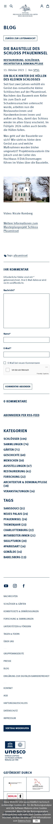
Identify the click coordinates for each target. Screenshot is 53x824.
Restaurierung (14, 60)
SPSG (36, 70)
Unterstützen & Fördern (17, 626)
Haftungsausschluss (16, 703)
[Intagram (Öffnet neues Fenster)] (14, 585)
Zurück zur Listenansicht (20, 38)
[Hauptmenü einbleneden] (5, 6)
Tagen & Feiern (11, 634)
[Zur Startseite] (25, 10)
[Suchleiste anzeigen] (11, 6)
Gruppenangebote (14, 654)
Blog (6, 668)
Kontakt (8, 688)
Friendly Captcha (43, 373)
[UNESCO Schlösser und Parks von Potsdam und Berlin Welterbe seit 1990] (15, 751)
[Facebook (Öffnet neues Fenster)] (23, 585)
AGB (6, 696)
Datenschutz (11, 711)
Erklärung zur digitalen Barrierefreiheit (26, 676)
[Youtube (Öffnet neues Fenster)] (6, 585)
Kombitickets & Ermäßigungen (21, 611)
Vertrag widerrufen (17, 728)
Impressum (10, 718)
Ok (36, 821)
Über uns (9, 641)
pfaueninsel (21, 255)
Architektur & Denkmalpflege (23, 63)
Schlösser (32, 60)
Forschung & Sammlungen (18, 619)
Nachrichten (11, 596)
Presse (7, 661)
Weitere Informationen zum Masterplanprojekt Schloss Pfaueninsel (21, 227)
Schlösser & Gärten (15, 604)
